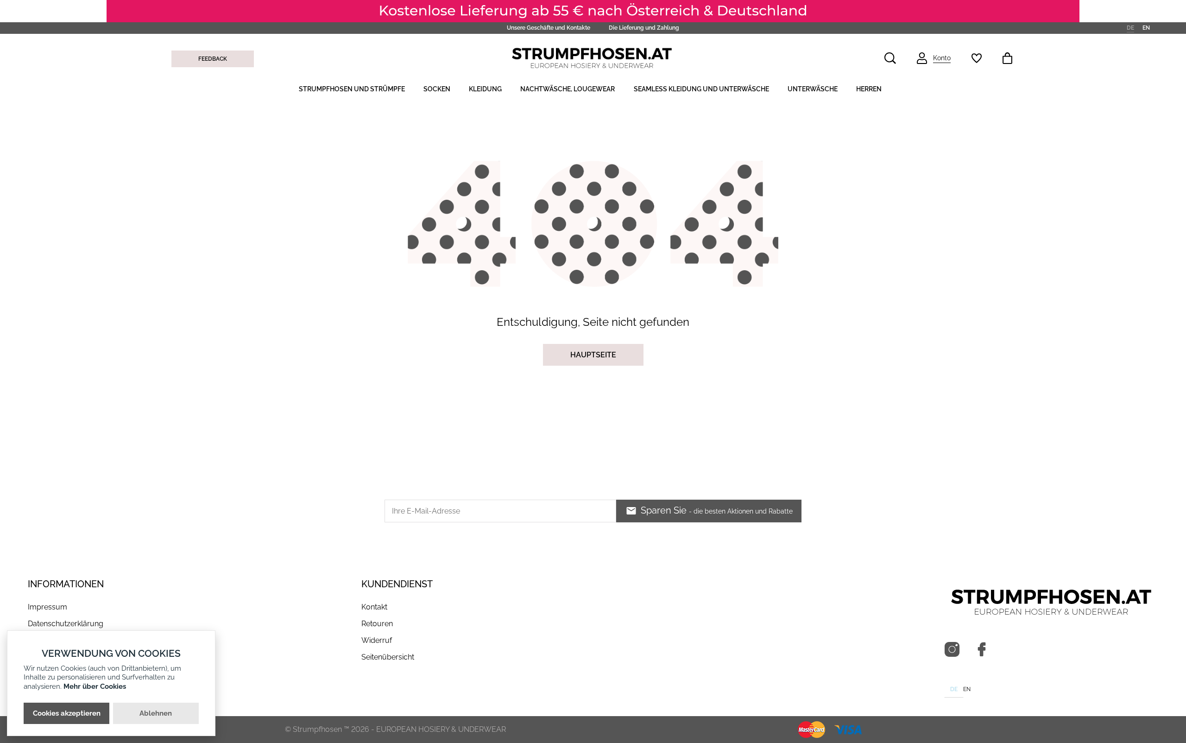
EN (1146, 27)
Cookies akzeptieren (67, 713)
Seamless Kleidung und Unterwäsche (701, 89)
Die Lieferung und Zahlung (644, 28)
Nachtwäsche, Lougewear (567, 89)
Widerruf (376, 640)
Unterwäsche (813, 89)
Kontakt (374, 607)
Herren (869, 89)
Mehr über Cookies (94, 686)
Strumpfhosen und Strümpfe (352, 89)
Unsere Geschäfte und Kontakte (548, 28)
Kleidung (485, 89)
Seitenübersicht (387, 657)
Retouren (377, 623)
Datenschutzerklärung (65, 623)
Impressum (47, 607)
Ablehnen (155, 713)
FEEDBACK (212, 59)
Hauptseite (593, 354)
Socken (436, 89)
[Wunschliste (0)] (977, 58)
